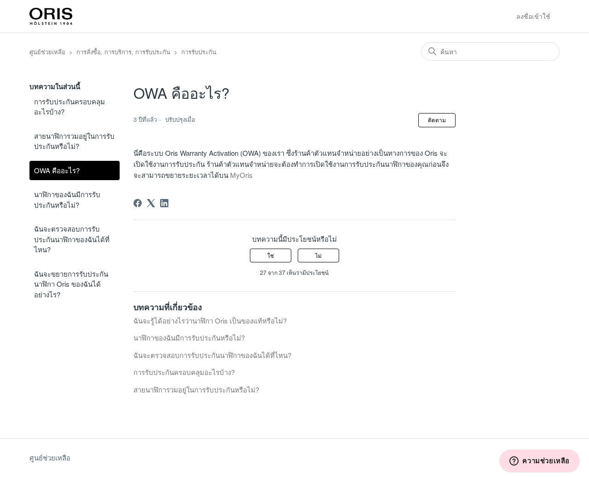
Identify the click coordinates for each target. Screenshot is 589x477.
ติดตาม (437, 120)
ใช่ (270, 255)
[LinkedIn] (164, 203)
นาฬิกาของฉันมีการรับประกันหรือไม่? (67, 199)
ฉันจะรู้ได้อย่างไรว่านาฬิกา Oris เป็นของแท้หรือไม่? (210, 320)
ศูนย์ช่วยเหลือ (47, 51)
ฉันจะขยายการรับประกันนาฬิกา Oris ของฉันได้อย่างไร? (71, 284)
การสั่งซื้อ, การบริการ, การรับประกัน (123, 51)
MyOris (241, 175)
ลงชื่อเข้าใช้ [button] (533, 16)
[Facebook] (137, 203)
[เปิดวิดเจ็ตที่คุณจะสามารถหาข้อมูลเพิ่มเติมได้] (539, 460)
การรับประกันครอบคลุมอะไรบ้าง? (69, 107)
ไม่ (318, 255)
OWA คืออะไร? (57, 170)
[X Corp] (151, 203)
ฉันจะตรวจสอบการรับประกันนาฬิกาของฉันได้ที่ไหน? (72, 239)
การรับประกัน (198, 51)
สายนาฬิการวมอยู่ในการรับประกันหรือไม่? (74, 141)
